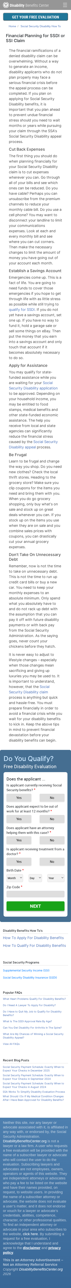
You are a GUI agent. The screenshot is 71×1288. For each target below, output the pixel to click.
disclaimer (31, 1248)
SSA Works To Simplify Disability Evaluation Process (34, 1091)
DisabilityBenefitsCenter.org (25, 1141)
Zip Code (13, 887)
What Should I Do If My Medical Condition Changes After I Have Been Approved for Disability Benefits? (33, 1098)
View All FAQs (11, 1043)
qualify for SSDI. (22, 309)
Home (12, 26)
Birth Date (14, 870)
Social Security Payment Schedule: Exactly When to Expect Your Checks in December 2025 (33, 1068)
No (52, 797)
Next (35, 906)
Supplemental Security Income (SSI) (26, 970)
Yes (19, 797)
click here (30, 1234)
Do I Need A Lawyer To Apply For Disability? (29, 1005)
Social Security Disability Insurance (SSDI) (30, 977)
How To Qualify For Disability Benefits (34, 945)
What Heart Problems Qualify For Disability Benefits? (34, 998)
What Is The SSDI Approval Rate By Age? (27, 1021)
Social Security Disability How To (41, 26)
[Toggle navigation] (65, 4)
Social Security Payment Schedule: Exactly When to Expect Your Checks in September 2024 (33, 1077)
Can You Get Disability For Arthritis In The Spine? (32, 1027)
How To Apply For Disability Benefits (33, 938)
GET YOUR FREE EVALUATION (35, 17)
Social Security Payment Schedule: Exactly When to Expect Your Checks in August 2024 (33, 1085)
